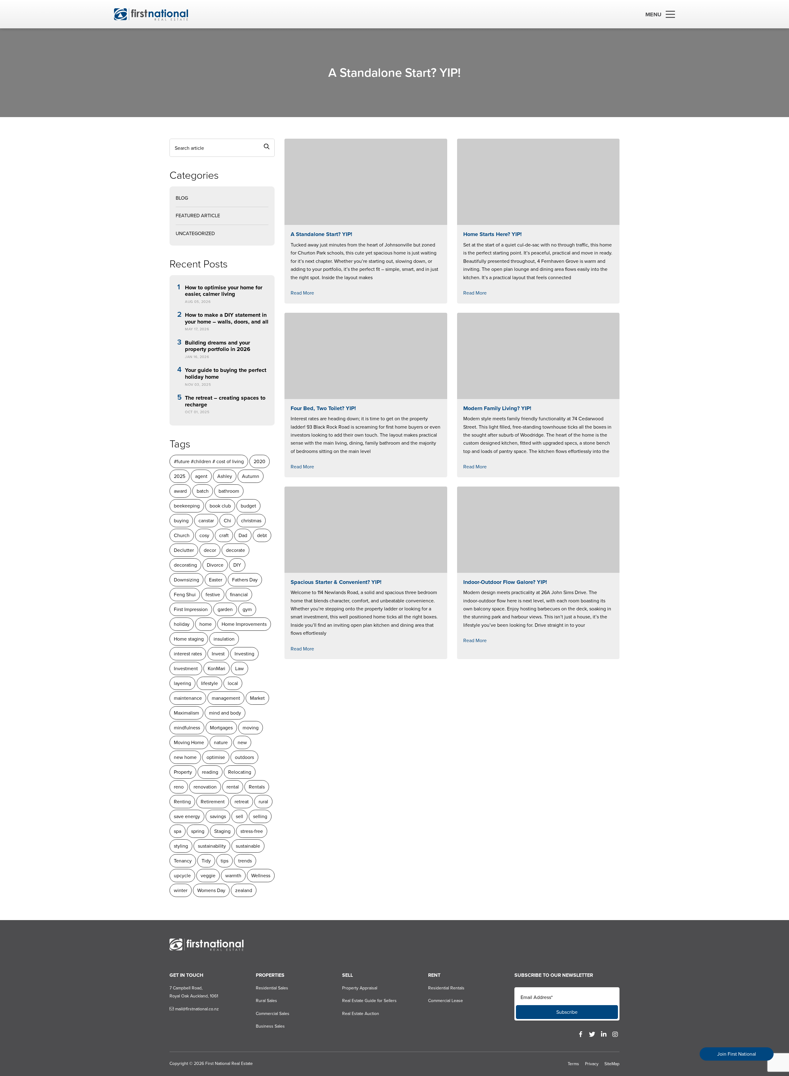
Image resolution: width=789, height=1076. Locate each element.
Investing (244, 653)
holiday (182, 624)
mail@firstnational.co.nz (196, 1009)
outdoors (244, 757)
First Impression (191, 609)
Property (183, 772)
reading (210, 772)
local (233, 683)
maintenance (188, 698)
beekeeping (187, 505)
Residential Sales (272, 988)
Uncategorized (195, 233)
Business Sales (270, 1026)
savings (218, 816)
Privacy (592, 1064)
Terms (573, 1064)
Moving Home (189, 742)
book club (220, 505)
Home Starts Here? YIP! (492, 234)
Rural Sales (266, 1000)
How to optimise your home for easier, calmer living (223, 291)
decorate (235, 550)
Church (182, 535)
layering (182, 683)
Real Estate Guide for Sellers (369, 1000)
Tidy (206, 860)
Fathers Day (245, 579)
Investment (186, 668)
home (205, 624)
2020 (259, 461)
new (242, 742)
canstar (206, 520)
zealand (243, 890)
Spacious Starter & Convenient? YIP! (336, 582)
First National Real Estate (229, 1063)
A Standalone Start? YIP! (321, 234)
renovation (205, 786)
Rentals (257, 786)
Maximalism (186, 712)
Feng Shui (185, 594)
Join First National (736, 1054)
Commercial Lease (445, 1000)
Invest (218, 653)
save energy (187, 816)
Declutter (184, 550)
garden (225, 609)
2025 (179, 476)
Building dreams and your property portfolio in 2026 (217, 346)
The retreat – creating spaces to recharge (225, 401)
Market (257, 698)
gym (247, 609)
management (226, 698)
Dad (243, 535)
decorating (185, 565)
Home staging (189, 638)
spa (177, 831)
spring (197, 831)
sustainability (212, 846)
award (180, 491)
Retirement (213, 801)
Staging (222, 831)
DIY (237, 565)
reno (179, 786)
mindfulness (187, 727)
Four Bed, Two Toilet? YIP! (323, 408)
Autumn (250, 476)
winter (180, 890)
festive (213, 594)
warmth (233, 875)
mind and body (225, 712)
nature (221, 742)
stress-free (251, 831)
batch (203, 491)
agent (201, 476)
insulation (224, 638)
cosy (204, 535)
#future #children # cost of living (209, 461)
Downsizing (186, 579)
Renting (182, 801)
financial (239, 594)
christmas (251, 520)
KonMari (216, 668)
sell (239, 816)
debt (262, 535)
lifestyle (209, 683)
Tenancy (183, 860)
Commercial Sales (272, 1013)
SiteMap (611, 1064)
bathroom (229, 491)
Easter (215, 579)
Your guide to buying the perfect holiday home (225, 373)
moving (251, 727)
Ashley (224, 476)
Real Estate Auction (360, 1013)
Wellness (260, 875)
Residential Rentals (446, 988)
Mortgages (221, 727)
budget (248, 505)
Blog (182, 198)
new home (185, 757)
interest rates (188, 653)
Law (239, 668)
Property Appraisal (359, 988)
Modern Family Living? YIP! (497, 408)
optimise (215, 757)
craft (224, 535)
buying (181, 520)
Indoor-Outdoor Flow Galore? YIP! (505, 582)
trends (245, 860)
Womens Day (211, 890)
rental (233, 786)
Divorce (215, 565)
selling (260, 816)
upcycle (182, 875)
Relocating (239, 772)
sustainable (248, 846)
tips (224, 860)
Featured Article (198, 215)
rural (263, 801)
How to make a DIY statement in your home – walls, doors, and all (226, 318)
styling (181, 846)
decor (210, 550)
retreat (242, 801)
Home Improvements (244, 624)
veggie (208, 875)
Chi (227, 520)
